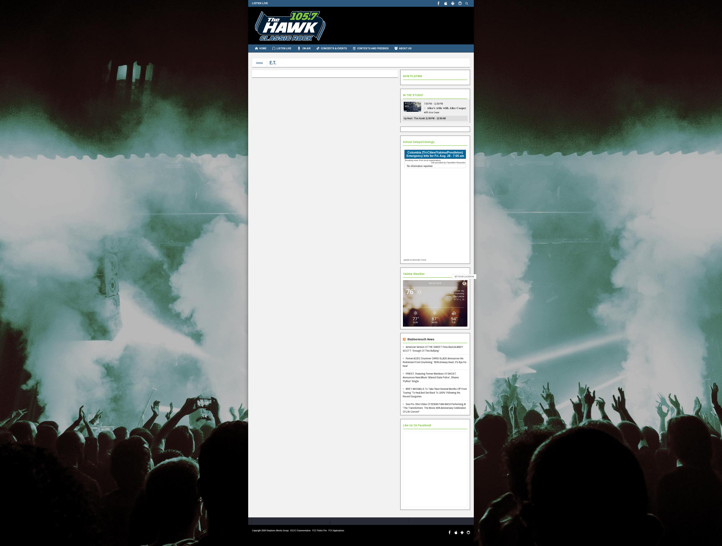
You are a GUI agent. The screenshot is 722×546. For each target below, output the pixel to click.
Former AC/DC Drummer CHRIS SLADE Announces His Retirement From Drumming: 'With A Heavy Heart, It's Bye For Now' (434, 362)
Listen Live (284, 48)
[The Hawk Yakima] (289, 25)
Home (262, 48)
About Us (405, 48)
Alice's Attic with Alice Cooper (446, 108)
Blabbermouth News (420, 339)
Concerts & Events (334, 48)
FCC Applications (336, 530)
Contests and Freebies (373, 48)
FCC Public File (319, 530)
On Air (306, 48)
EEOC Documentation (300, 530)
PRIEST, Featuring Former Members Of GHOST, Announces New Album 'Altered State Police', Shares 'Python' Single (431, 377)
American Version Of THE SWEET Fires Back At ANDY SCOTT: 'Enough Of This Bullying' (433, 349)
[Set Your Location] (464, 283)
